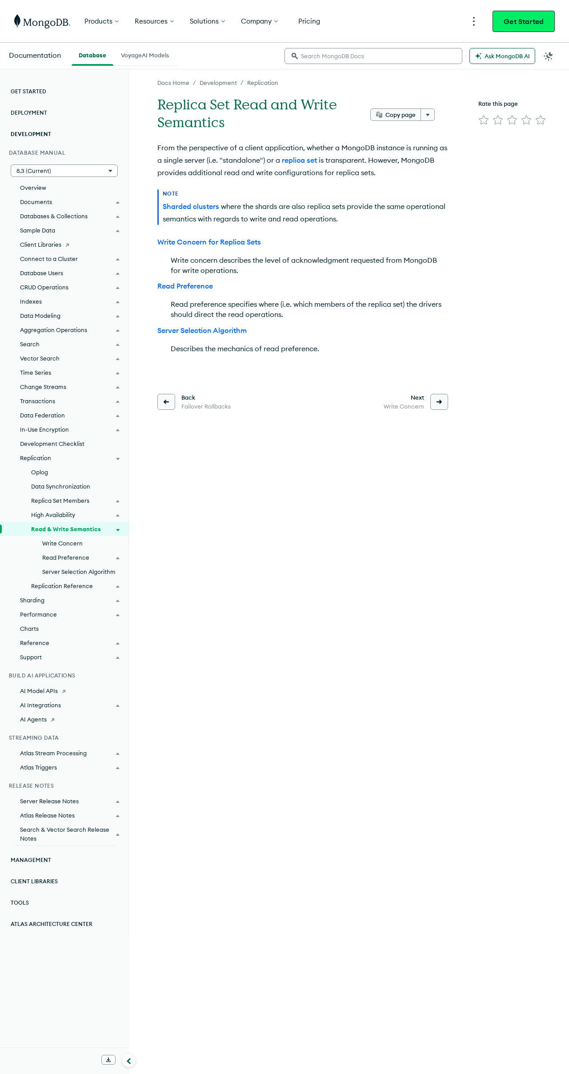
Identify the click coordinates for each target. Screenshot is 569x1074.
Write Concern (62, 543)
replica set (299, 160)
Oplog (39, 472)
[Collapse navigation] (129, 1060)
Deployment (29, 112)
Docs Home (173, 82)
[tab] (92, 54)
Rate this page (498, 103)
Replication (262, 82)
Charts (29, 628)
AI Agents (33, 719)
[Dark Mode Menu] (548, 56)
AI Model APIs (39, 690)
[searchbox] (373, 56)
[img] (483, 120)
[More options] (428, 114)
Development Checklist (52, 443)
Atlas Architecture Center (51, 924)
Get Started (524, 21)
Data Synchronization (60, 486)
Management (31, 860)
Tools (20, 902)
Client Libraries (40, 244)
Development (218, 82)
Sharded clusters (191, 206)
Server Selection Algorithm (202, 330)
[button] (64, 170)
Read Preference (185, 285)
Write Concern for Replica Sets (209, 241)
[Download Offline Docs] (108, 1060)
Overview (33, 187)
